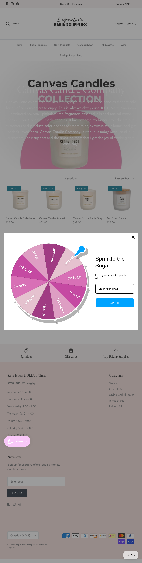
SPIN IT (114, 302)
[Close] (133, 237)
